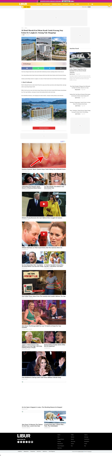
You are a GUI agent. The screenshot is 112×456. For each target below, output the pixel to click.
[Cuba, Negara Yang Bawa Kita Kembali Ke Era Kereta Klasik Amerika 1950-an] (80, 60)
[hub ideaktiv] (92, 4)
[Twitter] (85, 7)
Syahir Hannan (72, 74)
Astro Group (89, 451)
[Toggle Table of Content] (63, 64)
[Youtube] (88, 7)
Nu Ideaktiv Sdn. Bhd (80, 451)
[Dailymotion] (90, 7)
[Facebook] (82, 7)
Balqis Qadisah (77, 89)
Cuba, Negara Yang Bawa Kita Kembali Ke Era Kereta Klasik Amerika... (78, 70)
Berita (26, 27)
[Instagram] (84, 7)
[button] (88, 4)
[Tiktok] (87, 7)
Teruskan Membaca (44, 128)
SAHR (23, 34)
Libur (22, 27)
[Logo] (23, 4)
